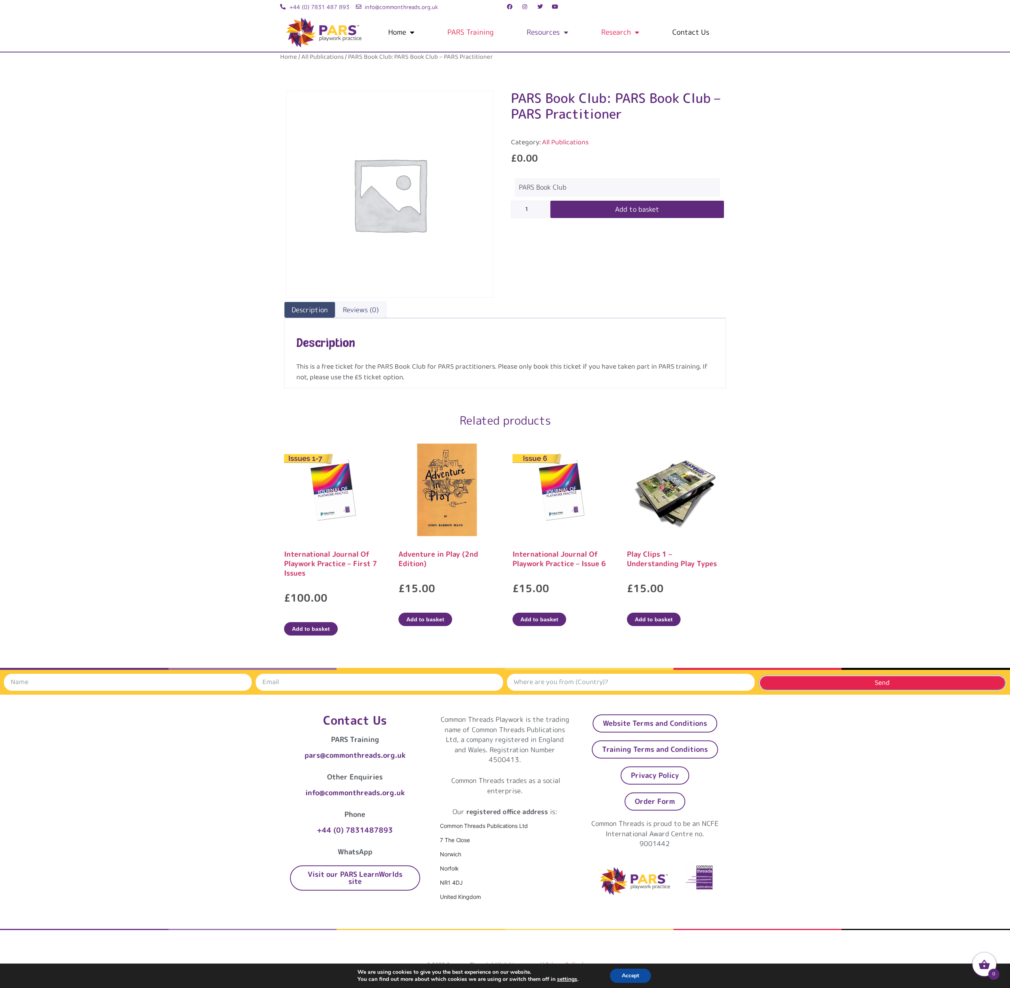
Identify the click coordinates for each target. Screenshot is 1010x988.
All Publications (322, 57)
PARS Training (470, 32)
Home (397, 32)
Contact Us (690, 32)
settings (567, 979)
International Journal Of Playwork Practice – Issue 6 (559, 559)
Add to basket (637, 209)
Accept (630, 975)
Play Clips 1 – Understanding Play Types (672, 559)
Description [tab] (310, 309)
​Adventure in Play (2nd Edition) (438, 559)
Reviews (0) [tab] (361, 309)
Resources (543, 32)
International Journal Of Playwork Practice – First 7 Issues (330, 563)
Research (616, 32)
